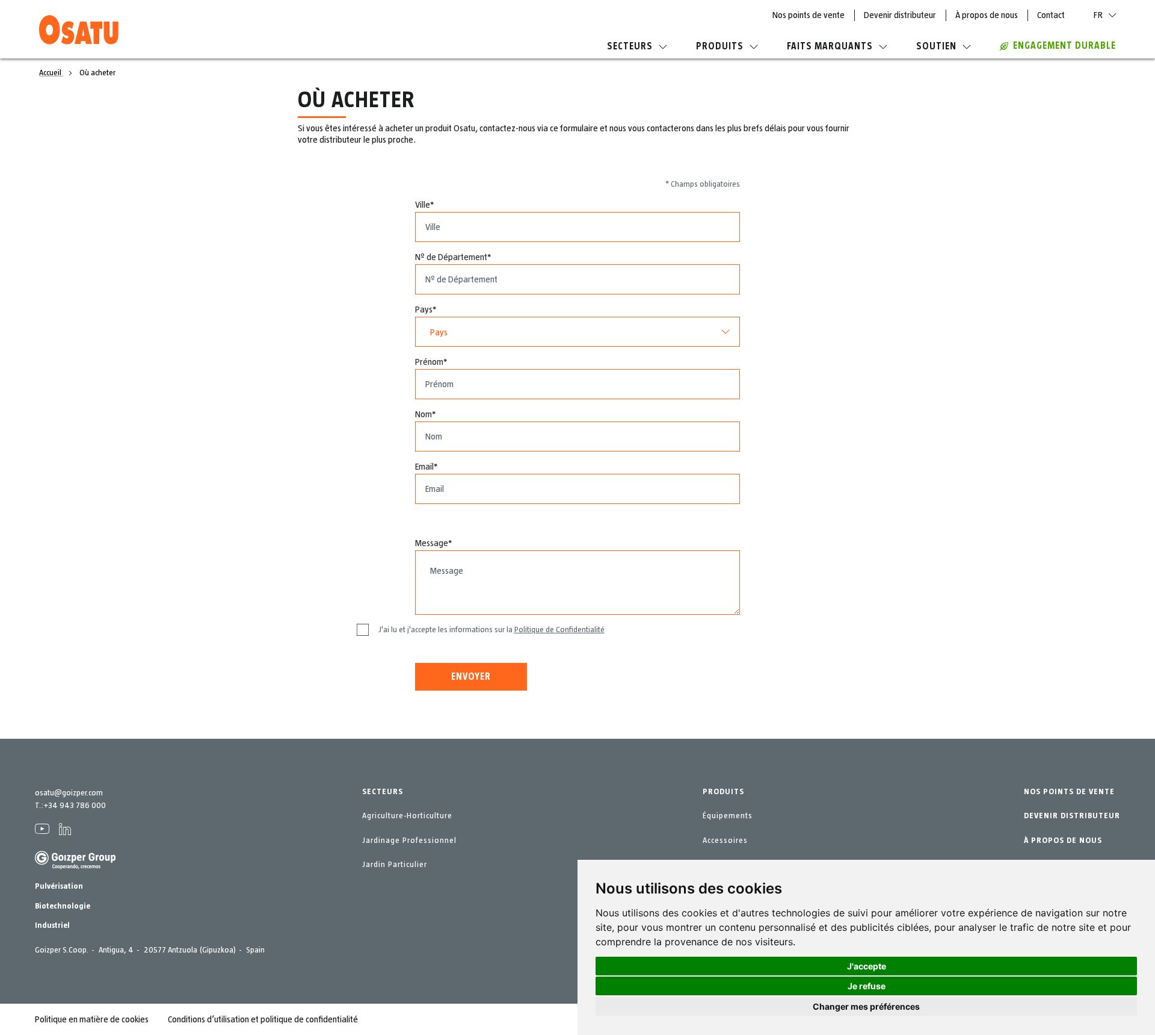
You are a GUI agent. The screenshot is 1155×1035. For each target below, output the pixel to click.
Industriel (52, 925)
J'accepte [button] (866, 966)
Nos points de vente (808, 15)
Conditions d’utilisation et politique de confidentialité (263, 1019)
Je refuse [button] (867, 986)
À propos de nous (986, 15)
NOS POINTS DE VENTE (1069, 792)
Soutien (936, 46)
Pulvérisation (59, 886)
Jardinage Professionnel (409, 840)
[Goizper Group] (75, 867)
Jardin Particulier (394, 864)
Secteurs (630, 46)
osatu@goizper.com (69, 793)
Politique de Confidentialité (559, 630)
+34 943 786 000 (74, 805)
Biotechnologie (62, 906)
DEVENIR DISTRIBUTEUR (1072, 816)
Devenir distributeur (900, 15)
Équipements (728, 816)
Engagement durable (1064, 46)
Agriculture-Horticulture (407, 816)
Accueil (51, 73)
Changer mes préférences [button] (866, 1006)
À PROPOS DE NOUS (1063, 840)
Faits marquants (830, 46)
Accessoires (725, 840)
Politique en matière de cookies (92, 1019)
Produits (720, 46)
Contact (1051, 15)
